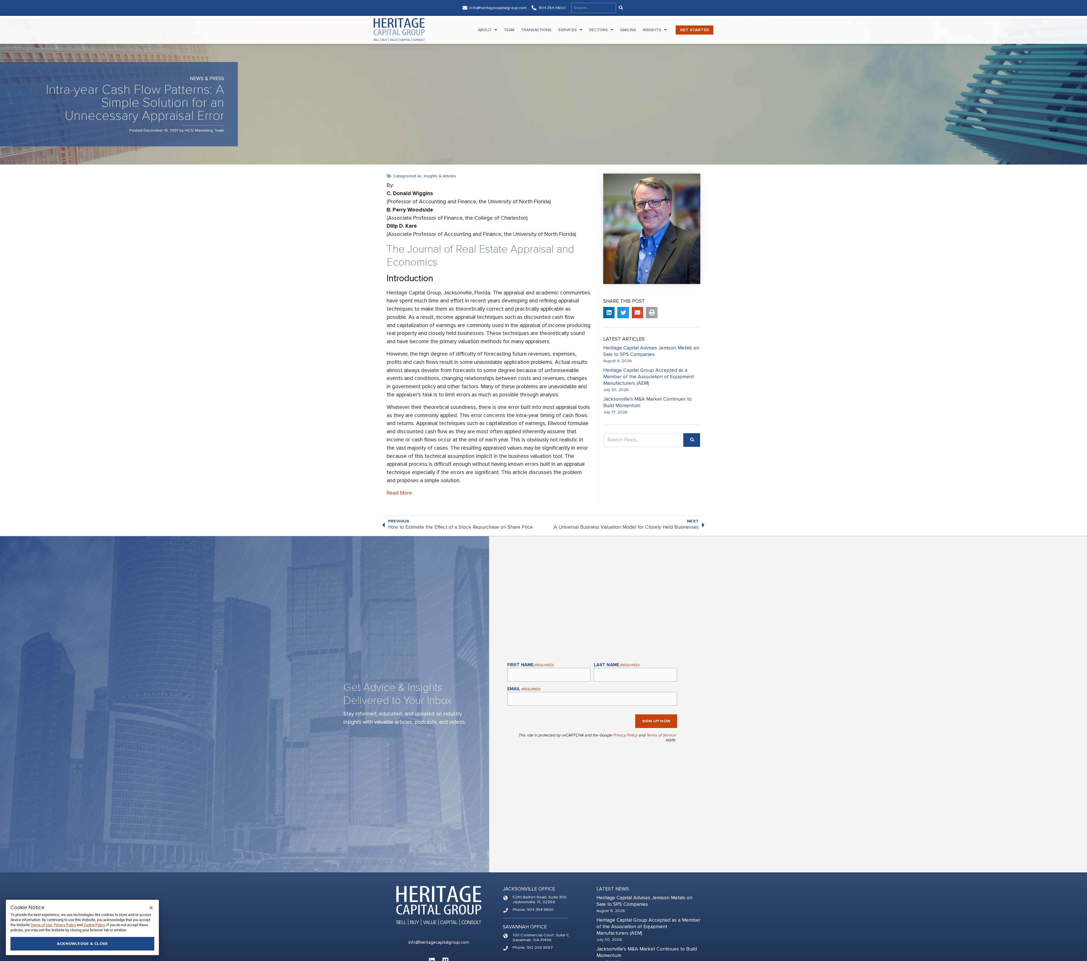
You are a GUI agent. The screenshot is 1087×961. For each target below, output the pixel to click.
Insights (652, 29)
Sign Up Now (656, 721)
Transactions (536, 29)
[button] (609, 313)
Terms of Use (41, 925)
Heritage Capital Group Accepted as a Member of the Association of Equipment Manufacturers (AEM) (648, 376)
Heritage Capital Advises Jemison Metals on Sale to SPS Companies (651, 351)
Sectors (598, 29)
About (485, 29)
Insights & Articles (440, 176)
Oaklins (628, 29)
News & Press (207, 79)
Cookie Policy (94, 925)
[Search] (620, 8)
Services (567, 29)
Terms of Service (661, 735)
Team (509, 29)
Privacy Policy (625, 735)
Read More (399, 493)
